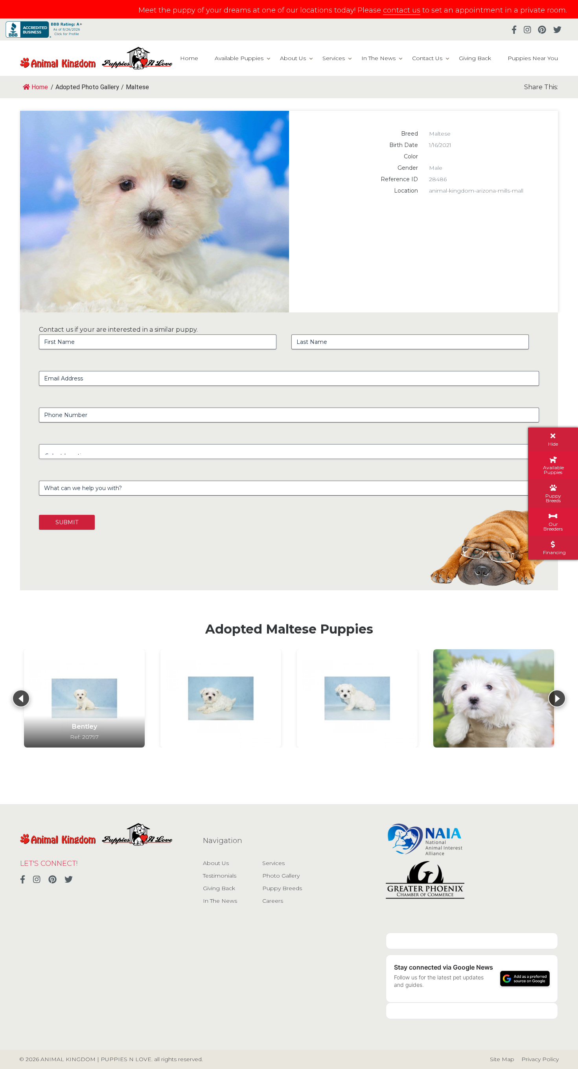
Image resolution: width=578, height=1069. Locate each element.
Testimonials (219, 875)
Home (189, 58)
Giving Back (475, 58)
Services (333, 58)
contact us (401, 10)
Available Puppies (239, 58)
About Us (293, 58)
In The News (378, 58)
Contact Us (427, 58)
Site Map (502, 1059)
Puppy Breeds (282, 888)
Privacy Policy (540, 1059)
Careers (272, 900)
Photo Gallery (281, 875)
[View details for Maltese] (220, 698)
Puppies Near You (533, 58)
